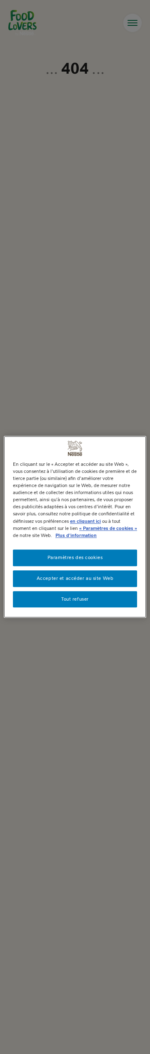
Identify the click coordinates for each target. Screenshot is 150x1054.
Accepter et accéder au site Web (75, 578)
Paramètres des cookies (75, 557)
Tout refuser (75, 599)
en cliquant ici (85, 521)
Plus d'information (76, 535)
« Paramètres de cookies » (108, 528)
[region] (75, 527)
